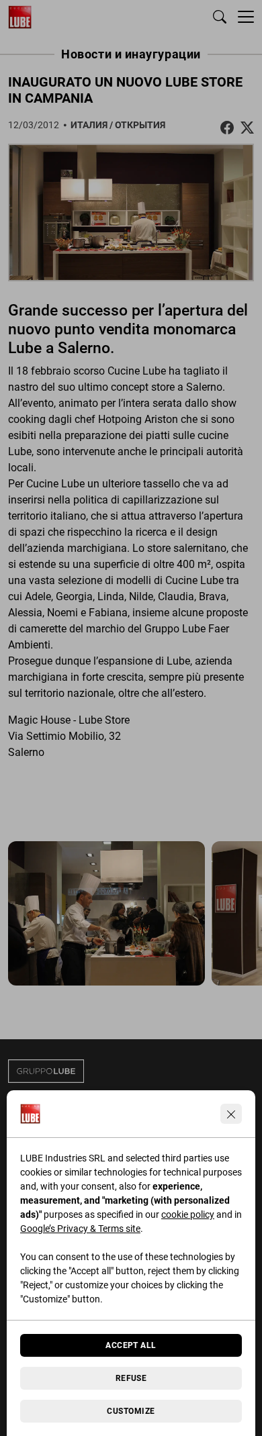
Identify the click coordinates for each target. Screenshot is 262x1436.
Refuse (131, 1378)
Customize (131, 1411)
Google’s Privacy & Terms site (80, 1228)
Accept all (131, 1345)
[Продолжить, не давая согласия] (231, 1114)
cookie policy (187, 1214)
